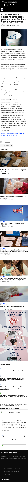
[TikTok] (13, 5)
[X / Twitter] (2, 4)
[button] (2, 9)
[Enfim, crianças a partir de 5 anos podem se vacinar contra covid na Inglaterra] (14, 268)
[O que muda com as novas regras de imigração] (14, 213)
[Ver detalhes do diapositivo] (14, 436)
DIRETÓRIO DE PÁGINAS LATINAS (11, 471)
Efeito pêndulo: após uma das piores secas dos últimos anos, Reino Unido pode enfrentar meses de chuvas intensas (13, 397)
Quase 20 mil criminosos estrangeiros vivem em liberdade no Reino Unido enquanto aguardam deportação (12, 379)
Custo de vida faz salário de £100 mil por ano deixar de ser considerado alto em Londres (13, 405)
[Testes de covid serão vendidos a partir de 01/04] (14, 159)
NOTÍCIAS (10, 465)
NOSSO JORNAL (7, 474)
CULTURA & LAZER (7, 468)
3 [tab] (15, 439)
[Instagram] (8, 5)
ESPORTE (17, 468)
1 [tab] (12, 439)
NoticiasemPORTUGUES (9, 2)
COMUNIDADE (21, 465)
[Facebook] (5, 5)
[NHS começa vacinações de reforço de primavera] (14, 186)
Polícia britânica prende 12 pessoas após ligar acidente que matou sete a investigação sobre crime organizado (12, 388)
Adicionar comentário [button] (7, 145)
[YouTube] (10, 4)
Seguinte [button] (24, 436)
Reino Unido (2, 168)
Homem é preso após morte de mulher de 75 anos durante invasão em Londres (13, 371)
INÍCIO (4, 465)
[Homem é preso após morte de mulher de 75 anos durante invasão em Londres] (1, 368)
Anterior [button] (4, 436)
